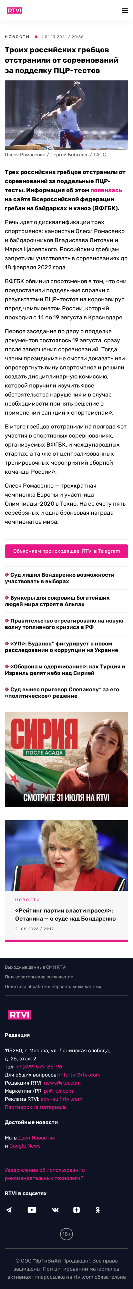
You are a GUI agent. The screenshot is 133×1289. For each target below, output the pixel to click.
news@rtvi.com (62, 1083)
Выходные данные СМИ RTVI (35, 967)
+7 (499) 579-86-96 (39, 1067)
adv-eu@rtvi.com (61, 1099)
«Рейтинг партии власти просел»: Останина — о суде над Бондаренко (65, 914)
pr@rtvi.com (58, 1091)
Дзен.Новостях (36, 1138)
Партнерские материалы (36, 1107)
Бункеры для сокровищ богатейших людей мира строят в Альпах (57, 600)
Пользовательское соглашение (39, 977)
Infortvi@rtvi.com (79, 1075)
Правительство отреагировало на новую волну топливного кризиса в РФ (64, 623)
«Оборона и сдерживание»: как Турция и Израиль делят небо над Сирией (65, 669)
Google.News (25, 1146)
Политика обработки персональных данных (53, 986)
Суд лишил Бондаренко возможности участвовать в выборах (60, 578)
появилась (106, 190)
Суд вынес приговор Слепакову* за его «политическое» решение (62, 692)
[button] (125, 10)
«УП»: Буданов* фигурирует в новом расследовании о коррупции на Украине (61, 646)
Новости (17, 37)
